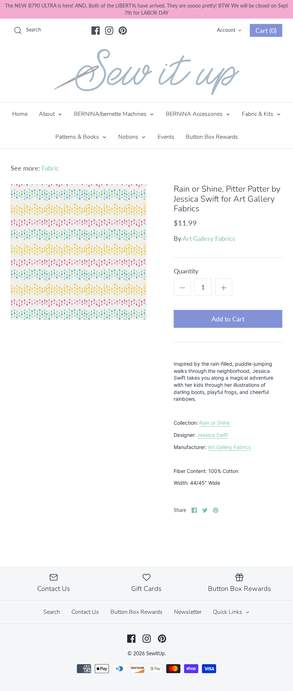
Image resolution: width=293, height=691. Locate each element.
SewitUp (155, 653)
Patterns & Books (77, 137)
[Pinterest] (123, 30)
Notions (129, 137)
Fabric (50, 168)
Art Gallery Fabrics (209, 238)
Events (166, 137)
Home (20, 114)
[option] (78, 252)
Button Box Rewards (212, 137)
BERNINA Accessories (195, 114)
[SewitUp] (146, 72)
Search (51, 612)
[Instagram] (109, 30)
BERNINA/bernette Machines (111, 114)
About (47, 114)
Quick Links (228, 612)
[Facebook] (95, 30)
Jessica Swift (212, 435)
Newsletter (188, 612)
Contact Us (85, 612)
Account (226, 30)
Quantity (186, 271)
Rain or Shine (214, 423)
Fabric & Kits (258, 114)
